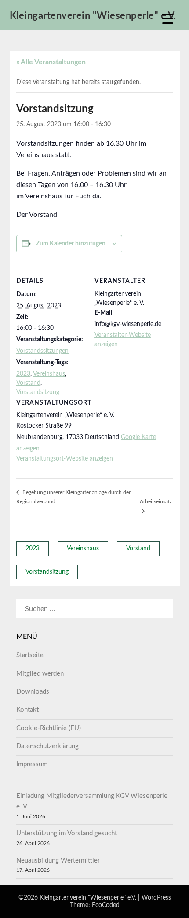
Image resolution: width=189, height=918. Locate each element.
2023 (23, 374)
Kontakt (27, 709)
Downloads (32, 691)
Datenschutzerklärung (47, 746)
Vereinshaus (49, 374)
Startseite (30, 655)
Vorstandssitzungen (42, 351)
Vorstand (28, 383)
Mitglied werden (40, 673)
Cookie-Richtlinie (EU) (48, 728)
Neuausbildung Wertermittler (58, 860)
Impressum (31, 764)
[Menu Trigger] (168, 19)
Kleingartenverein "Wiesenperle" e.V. (93, 16)
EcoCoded (106, 905)
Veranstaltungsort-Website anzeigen (64, 459)
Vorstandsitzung (37, 392)
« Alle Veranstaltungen (51, 62)
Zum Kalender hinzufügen (70, 244)
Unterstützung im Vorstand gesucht (66, 833)
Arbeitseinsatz (156, 501)
